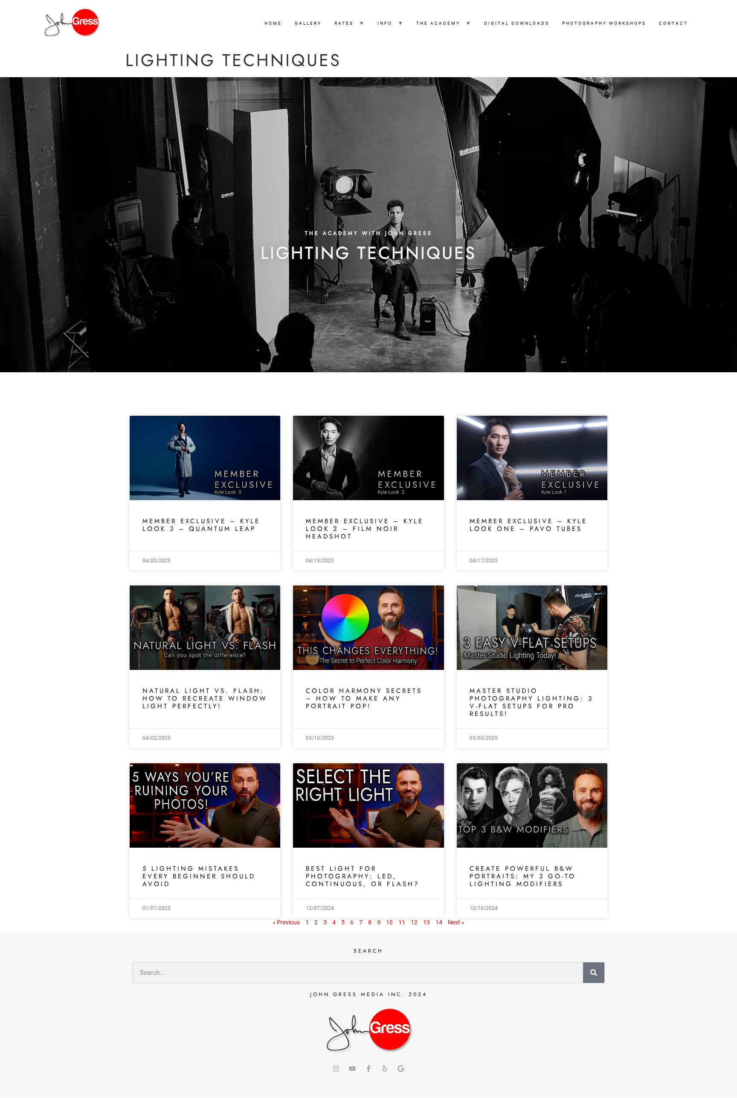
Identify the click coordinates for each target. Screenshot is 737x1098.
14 (438, 922)
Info (384, 23)
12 (414, 922)
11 (401, 922)
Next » (456, 922)
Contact (673, 23)
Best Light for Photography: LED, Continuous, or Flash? (362, 876)
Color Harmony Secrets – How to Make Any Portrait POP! (364, 698)
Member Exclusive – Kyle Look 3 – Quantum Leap (201, 524)
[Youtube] (352, 1068)
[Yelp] (384, 1068)
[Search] (593, 972)
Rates (344, 23)
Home (273, 23)
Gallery (308, 23)
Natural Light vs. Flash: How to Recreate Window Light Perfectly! (204, 698)
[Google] (401, 1068)
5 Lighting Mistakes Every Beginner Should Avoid (198, 876)
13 (426, 922)
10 (389, 922)
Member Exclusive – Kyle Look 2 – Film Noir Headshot (365, 528)
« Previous (286, 922)
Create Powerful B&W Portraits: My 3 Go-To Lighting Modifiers (523, 876)
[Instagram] (336, 1068)
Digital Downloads (516, 23)
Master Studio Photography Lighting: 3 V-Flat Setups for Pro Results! (531, 702)
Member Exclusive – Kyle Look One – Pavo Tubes (528, 524)
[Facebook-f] (368, 1068)
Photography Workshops (604, 23)
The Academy (438, 23)
